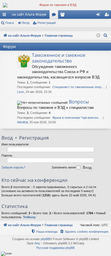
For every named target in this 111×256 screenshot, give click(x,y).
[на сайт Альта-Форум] (55, 5)
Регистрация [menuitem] (108, 16)
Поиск (9, 22)
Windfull (22, 122)
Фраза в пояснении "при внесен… (76, 117)
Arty (37, 243)
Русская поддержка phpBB (55, 247)
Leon (20, 91)
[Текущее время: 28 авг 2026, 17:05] (98, 35)
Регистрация (47, 22)
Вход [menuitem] (99, 16)
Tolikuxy (29, 217)
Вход (25, 22)
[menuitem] (105, 35)
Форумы (55, 16)
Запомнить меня (64, 167)
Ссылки (5, 16)
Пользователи (63, 16)
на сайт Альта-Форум (29, 14)
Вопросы (79, 102)
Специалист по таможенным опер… (78, 87)
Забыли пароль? (13, 167)
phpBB (45, 239)
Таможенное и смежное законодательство (58, 58)
